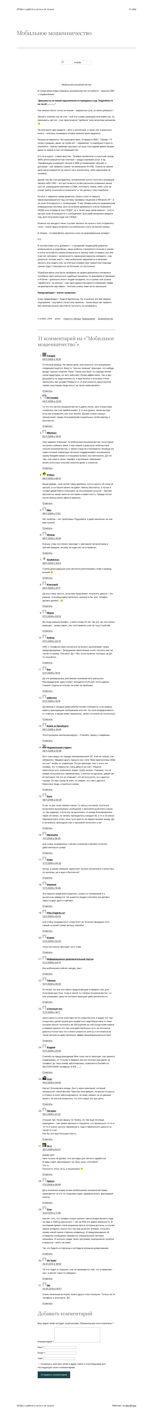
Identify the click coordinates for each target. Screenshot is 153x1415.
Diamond (51, 884)
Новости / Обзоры (72, 318)
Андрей (51, 1047)
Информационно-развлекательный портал (70, 959)
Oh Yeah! (51, 1260)
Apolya (50, 1181)
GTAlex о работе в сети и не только (35, 9)
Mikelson (51, 433)
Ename (50, 937)
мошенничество (105, 318)
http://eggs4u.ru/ (56, 913)
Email (41, 1353)
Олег (49, 1079)
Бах (49, 669)
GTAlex (50, 475)
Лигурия (51, 1111)
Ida (48, 1285)
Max (49, 510)
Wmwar (51, 535)
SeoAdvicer (53, 559)
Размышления (88, 318)
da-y (49, 1146)
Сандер (51, 355)
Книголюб (52, 584)
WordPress (130, 1405)
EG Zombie (52, 398)
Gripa (49, 859)
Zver (49, 1209)
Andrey (51, 637)
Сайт (40, 1358)
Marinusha (52, 835)
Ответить (47, 391)
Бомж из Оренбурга (57, 726)
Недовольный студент (59, 747)
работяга (52, 698)
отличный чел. (55, 1009)
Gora (49, 796)
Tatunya (51, 980)
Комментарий (46, 1341)
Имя (41, 1347)
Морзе (50, 613)
